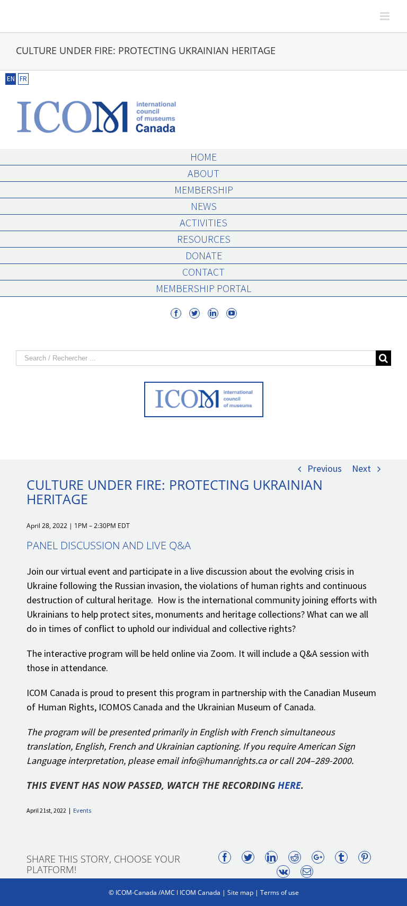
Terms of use (279, 892)
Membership (203, 189)
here (289, 785)
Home (203, 156)
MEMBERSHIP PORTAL (203, 288)
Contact (203, 271)
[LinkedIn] (213, 313)
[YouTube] (231, 313)
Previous (324, 468)
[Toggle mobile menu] (385, 16)
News (204, 206)
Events (82, 810)
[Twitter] (194, 313)
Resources (204, 238)
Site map (240, 892)
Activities (203, 222)
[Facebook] (176, 313)
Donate (203, 255)
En (11, 78)
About (203, 173)
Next (361, 468)
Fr (23, 78)
